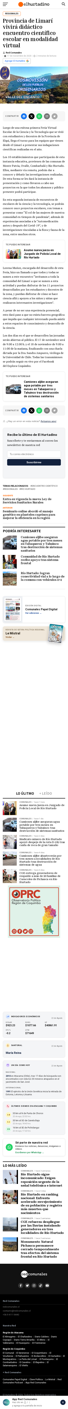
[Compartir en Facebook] (24, 116)
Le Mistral (50, 1379)
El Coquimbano (39, 1353)
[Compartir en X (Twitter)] (32, 116)
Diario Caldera (42, 1336)
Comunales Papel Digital (15, 1379)
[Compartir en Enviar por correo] (47, 116)
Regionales (11, 489)
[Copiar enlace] (55, 116)
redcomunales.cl (11, 1306)
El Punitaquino (47, 1359)
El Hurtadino (54, 1356)
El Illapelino (38, 1362)
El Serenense (22, 1353)
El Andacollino (39, 1356)
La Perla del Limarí (28, 1359)
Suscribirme (34, 462)
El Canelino (25, 1362)
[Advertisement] (34, 678)
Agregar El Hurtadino (15, 61)
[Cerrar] (63, 1402)
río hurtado (28, 489)
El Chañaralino (25, 1336)
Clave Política (36, 1379)
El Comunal (8, 1353)
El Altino (41, 1339)
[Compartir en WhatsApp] (39, 116)
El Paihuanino (22, 1356)
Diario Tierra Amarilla (24, 1339)
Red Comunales (14, 53)
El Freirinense (39, 1343)
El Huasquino (23, 1343)
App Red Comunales (35, 1382)
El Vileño (24, 1365)
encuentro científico (45, 486)
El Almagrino (9, 1336)
